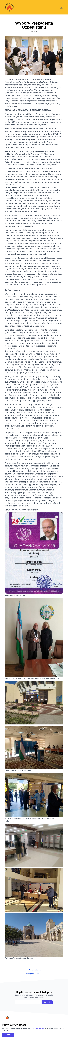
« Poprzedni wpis (34, 970)
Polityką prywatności (38, 1028)
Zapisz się (47, 1002)
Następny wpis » (32, 974)
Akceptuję (8, 1035)
